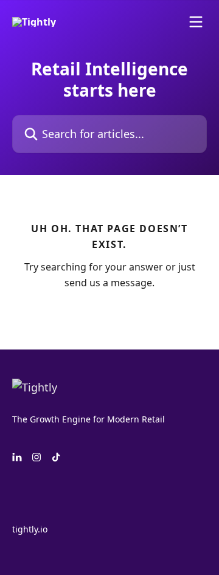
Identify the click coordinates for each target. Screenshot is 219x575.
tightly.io (29, 529)
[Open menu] (196, 22)
